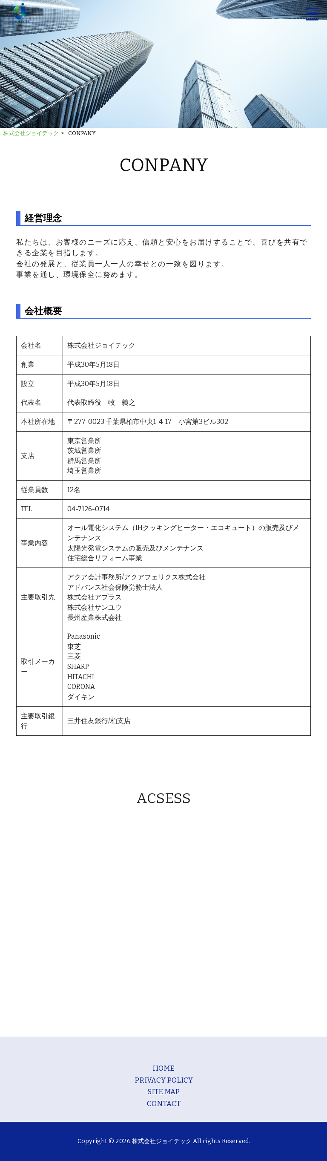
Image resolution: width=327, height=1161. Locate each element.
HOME (163, 1068)
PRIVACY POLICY (164, 1080)
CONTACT (164, 1103)
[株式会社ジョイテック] (19, 14)
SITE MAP (163, 1091)
